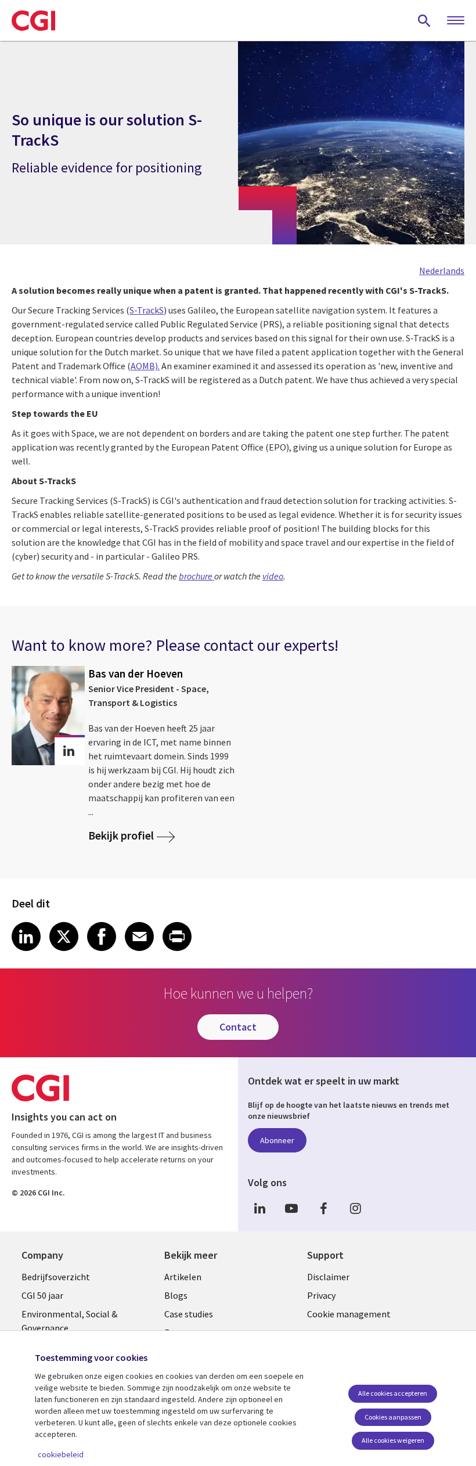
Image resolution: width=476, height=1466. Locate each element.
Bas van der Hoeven (135, 673)
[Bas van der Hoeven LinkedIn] (69, 751)
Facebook (323, 1208)
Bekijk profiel (121, 835)
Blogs (175, 1295)
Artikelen (182, 1277)
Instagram (355, 1208)
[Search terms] (424, 20)
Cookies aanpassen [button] (393, 1417)
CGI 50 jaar (42, 1295)
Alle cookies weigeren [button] (393, 1440)
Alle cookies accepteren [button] (392, 1393)
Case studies (188, 1314)
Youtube (291, 1208)
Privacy (321, 1295)
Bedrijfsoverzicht (55, 1277)
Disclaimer (328, 1277)
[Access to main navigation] (455, 21)
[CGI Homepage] (33, 20)
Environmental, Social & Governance (69, 1321)
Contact (238, 1026)
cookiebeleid (61, 1454)
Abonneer (277, 1140)
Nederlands (441, 270)
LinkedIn (259, 1208)
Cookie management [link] (349, 1314)
